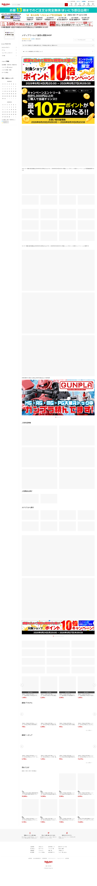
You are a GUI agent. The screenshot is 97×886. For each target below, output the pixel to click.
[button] (91, 5)
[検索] (66, 8)
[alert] (58, 49)
